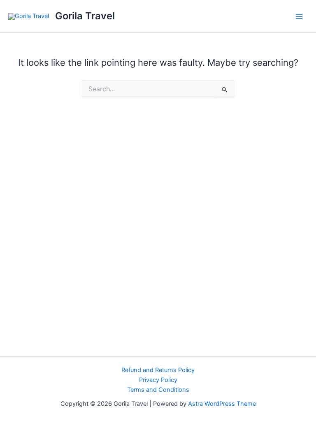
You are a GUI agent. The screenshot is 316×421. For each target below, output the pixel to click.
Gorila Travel (85, 16)
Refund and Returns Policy (158, 370)
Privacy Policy (158, 380)
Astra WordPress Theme (222, 403)
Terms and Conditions (158, 389)
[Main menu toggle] (299, 16)
